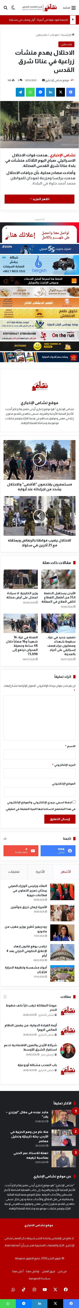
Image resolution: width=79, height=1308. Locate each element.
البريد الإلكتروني (63, 764)
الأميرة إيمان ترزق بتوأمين (29, 907)
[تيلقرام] (20, 92)
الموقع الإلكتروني (63, 783)
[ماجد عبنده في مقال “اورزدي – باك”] (64, 1118)
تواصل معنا (32, 1271)
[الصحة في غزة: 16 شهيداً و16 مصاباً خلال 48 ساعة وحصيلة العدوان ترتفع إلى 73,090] (21, 623)
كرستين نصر (47, 1054)
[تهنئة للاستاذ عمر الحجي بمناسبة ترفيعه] (64, 1159)
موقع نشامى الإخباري (57, 80)
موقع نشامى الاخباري (38, 1225)
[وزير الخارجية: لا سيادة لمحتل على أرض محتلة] (21, 579)
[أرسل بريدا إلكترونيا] (43, 80)
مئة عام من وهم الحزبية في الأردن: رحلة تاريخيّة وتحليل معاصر (29, 1136)
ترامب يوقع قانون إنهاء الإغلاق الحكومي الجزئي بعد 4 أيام (26, 950)
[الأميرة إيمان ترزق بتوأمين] (62, 913)
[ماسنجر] (40, 92)
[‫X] (60, 92)
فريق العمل (48, 1271)
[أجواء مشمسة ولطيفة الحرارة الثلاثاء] (62, 973)
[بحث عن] (5, 9)
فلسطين (41, 34)
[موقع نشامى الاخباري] (39, 7)
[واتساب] (30, 92)
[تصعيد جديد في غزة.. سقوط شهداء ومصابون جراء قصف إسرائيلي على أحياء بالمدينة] (58, 623)
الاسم (70, 746)
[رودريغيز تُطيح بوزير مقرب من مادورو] (62, 932)
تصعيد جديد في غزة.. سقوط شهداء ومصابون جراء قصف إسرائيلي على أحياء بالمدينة (60, 645)
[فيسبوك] (70, 92)
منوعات (54, 34)
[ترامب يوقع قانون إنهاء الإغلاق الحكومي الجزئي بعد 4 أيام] (62, 952)
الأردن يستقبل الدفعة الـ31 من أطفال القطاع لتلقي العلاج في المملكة (58, 597)
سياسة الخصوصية (39, 1278)
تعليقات (14, 871)
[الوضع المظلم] (13, 9)
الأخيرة (40, 871)
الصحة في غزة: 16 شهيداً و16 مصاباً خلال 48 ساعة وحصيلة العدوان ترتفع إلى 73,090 (22, 645)
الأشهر (66, 871)
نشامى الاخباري (46, 1015)
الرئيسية (66, 34)
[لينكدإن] (50, 92)
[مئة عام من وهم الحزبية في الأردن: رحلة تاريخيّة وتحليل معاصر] (64, 1138)
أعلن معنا (17, 1271)
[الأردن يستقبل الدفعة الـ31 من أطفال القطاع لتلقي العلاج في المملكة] (58, 579)
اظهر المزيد (40, 199)
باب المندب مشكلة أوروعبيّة (37, 1065)
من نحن (62, 1271)
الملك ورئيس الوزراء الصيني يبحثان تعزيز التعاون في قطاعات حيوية (27, 890)
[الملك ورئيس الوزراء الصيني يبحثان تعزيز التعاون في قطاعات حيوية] (62, 892)
